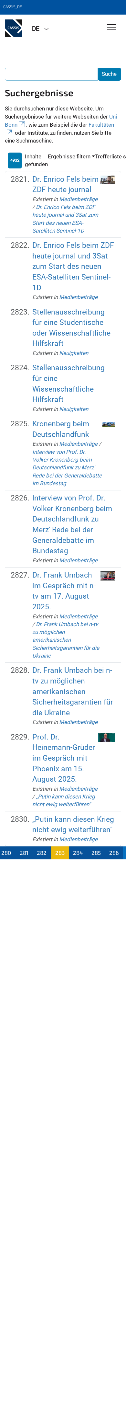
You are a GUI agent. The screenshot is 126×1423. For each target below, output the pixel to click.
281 (24, 852)
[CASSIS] (13, 28)
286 (114, 852)
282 (42, 852)
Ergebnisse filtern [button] (69, 156)
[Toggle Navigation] (111, 27)
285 (96, 852)
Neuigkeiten (73, 353)
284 (78, 852)
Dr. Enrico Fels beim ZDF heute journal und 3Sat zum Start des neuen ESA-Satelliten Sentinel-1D (73, 266)
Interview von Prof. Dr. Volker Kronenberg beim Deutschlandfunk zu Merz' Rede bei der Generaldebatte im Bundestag (67, 468)
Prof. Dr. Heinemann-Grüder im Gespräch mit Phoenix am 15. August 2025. (63, 758)
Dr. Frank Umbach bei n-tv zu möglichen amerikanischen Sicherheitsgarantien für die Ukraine (65, 640)
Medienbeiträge (78, 199)
